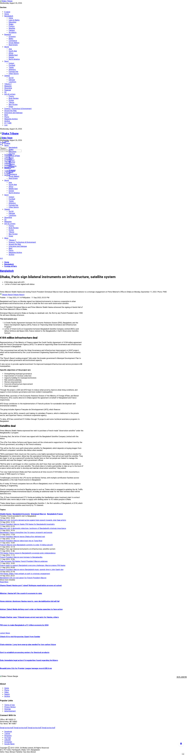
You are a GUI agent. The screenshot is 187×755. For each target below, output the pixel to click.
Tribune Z (7, 84)
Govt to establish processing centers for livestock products (24, 652)
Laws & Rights (14, 20)
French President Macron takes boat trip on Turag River (21, 541)
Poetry (11, 96)
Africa (11, 53)
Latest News (5, 633)
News (6, 145)
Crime (11, 18)
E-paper (7, 12)
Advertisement (10, 711)
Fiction (11, 100)
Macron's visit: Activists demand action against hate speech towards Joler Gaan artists (33, 520)
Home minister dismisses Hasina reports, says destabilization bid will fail (29, 601)
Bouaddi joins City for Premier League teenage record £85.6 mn (26, 668)
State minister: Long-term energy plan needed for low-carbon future (28, 645)
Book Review (14, 98)
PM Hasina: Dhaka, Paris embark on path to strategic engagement (25, 574)
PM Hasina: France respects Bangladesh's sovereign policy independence (28, 553)
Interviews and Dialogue (13, 113)
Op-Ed (11, 78)
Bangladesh (8, 16)
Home (6, 14)
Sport (6, 61)
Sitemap (7, 709)
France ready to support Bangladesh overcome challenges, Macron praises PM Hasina (32, 565)
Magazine (8, 86)
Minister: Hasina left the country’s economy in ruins (21, 593)
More (6, 238)
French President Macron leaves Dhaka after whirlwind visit (22, 537)
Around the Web (10, 111)
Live (5, 125)
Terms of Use (9, 705)
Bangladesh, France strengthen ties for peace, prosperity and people (26, 532)
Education (12, 22)
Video (6, 692)
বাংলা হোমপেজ (182, 677)
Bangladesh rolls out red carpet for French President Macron (23, 578)
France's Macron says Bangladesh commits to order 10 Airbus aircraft (26, 545)
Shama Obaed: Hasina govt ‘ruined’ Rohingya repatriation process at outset (31, 585)
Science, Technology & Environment (18, 109)
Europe (11, 57)
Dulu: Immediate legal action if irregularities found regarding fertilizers (29, 660)
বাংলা (1, 144)
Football (12, 65)
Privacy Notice (10, 707)
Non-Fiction (13, 104)
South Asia (13, 51)
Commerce (13, 41)
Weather (12, 28)
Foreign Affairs (14, 156)
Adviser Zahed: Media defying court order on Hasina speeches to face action (31, 609)
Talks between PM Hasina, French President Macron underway (24, 561)
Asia (10, 49)
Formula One (13, 72)
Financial (7, 90)
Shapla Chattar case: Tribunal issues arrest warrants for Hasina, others (29, 617)
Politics (12, 26)
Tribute (11, 102)
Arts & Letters (9, 94)
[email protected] (6, 728)
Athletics (12, 69)
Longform (12, 82)
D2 (5, 92)
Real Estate (13, 45)
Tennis (11, 67)
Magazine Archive (11, 119)
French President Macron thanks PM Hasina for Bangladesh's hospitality (27, 524)
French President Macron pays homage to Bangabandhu (21, 557)
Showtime (8, 88)
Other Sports (14, 74)
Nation (11, 158)
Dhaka (11, 24)
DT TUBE (7, 123)
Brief (6, 115)
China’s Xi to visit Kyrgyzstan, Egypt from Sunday (20, 637)
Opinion (7, 76)
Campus (12, 30)
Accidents (12, 32)
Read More (4, 582)
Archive (7, 121)
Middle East (13, 55)
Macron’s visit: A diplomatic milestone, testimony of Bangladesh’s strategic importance (33, 528)
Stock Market (14, 43)
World (6, 47)
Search (7, 694)
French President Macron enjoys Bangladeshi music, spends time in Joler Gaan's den (31, 570)
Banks (11, 39)
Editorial (12, 80)
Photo (6, 117)
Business (7, 34)
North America (14, 59)
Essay (11, 107)
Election (12, 154)
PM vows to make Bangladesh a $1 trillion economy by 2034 (24, 625)
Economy (12, 37)
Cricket (11, 63)
